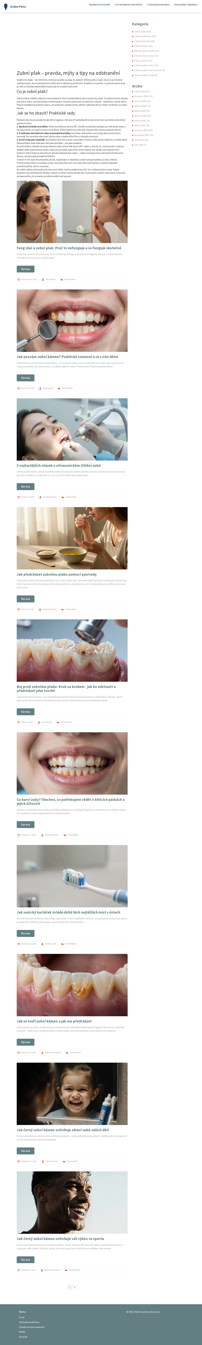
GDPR (22, 1331)
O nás (22, 1317)
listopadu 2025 (143, 135)
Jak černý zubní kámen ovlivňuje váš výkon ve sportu (60, 1238)
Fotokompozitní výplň (128, 4)
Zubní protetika (144, 41)
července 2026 (143, 96)
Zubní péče (142, 31)
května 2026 (142, 105)
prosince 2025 (143, 130)
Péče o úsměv (143, 60)
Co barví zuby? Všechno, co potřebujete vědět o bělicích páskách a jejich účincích (71, 801)
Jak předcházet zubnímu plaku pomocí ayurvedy (57, 574)
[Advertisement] (72, 47)
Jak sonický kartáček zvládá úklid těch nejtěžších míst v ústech (68, 912)
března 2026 (142, 115)
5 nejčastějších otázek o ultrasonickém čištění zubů (59, 465)
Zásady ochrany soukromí (32, 1326)
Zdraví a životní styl (146, 55)
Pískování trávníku (186, 4)
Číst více (25, 269)
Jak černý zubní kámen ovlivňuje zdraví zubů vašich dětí (63, 1130)
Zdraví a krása (143, 45)
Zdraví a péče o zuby (145, 75)
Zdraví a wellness (145, 36)
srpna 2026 (142, 91)
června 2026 (142, 101)
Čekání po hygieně (99, 4)
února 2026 (142, 120)
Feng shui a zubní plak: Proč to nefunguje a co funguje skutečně (69, 248)
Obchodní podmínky (29, 1322)
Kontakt (23, 1336)
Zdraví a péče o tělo (146, 65)
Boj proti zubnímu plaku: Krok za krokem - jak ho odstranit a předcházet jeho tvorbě (66, 688)
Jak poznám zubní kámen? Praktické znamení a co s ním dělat (67, 356)
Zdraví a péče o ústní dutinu (149, 70)
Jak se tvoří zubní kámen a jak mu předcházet (54, 1021)
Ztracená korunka (158, 4)
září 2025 (140, 144)
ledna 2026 (142, 125)
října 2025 (141, 139)
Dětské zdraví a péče (146, 50)
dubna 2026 (142, 110)
